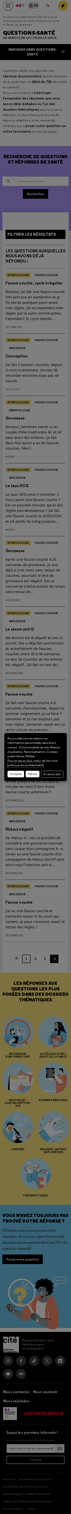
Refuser (32, 774)
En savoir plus (52, 774)
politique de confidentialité (25, 765)
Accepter (16, 774)
